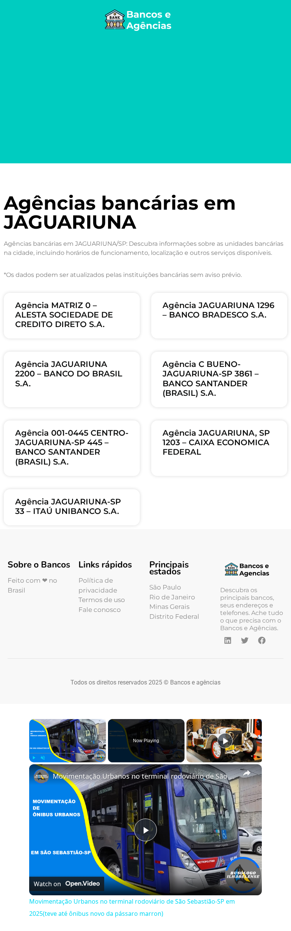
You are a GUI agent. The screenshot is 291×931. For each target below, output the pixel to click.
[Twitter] (244, 640)
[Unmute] (42, 757)
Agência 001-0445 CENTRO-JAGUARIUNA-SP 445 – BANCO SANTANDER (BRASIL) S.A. (71, 447)
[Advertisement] (145, 99)
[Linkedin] (227, 640)
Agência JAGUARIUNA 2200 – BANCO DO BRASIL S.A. (68, 373)
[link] (41, 776)
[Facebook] (261, 640)
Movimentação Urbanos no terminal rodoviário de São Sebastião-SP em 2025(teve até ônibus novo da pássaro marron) (144, 776)
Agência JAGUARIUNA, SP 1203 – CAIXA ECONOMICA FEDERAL (216, 442)
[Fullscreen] (101, 757)
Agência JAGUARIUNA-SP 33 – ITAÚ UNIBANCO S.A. (68, 506)
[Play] (33, 757)
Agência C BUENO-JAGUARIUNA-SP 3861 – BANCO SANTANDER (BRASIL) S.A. (211, 378)
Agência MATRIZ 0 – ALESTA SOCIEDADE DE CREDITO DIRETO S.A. (64, 314)
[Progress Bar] (67, 753)
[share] (246, 772)
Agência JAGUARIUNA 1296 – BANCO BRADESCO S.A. (218, 309)
